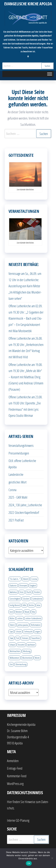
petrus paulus (23, 624)
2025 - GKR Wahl (18, 497)
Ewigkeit (33, 585)
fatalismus (13, 592)
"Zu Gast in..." (15, 578)
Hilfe (24, 605)
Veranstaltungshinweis (21, 445)
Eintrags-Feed (14, 768)
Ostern (12, 624)
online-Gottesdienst (33, 618)
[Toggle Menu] (49, 73)
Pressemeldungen (19, 453)
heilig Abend (15, 605)
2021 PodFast (16, 520)
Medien (19, 611)
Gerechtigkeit (15, 598)
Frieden (37, 592)
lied (11, 611)
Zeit (11, 664)
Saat (11, 631)
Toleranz (25, 638)
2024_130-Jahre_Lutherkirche (25, 505)
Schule (18, 631)
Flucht (28, 592)
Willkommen (14, 657)
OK (28, 863)
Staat (11, 638)
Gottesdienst (37, 598)
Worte (37, 657)
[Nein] (52, 858)
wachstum (31, 644)
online (20, 618)
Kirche (31, 605)
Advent (25, 578)
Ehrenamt (23, 585)
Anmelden (13, 760)
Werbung (26, 651)
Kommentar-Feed (16, 776)
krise (38, 605)
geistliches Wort (17, 482)
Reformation (36, 624)
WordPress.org (15, 783)
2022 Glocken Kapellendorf (24, 512)
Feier (22, 592)
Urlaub (12, 644)
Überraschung (20, 664)
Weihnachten (15, 651)
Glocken (26, 598)
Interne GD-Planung (18, 820)
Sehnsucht (28, 631)
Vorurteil (21, 644)
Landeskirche (16, 474)
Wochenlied (27, 657)
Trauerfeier (35, 638)
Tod (17, 638)
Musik (27, 611)
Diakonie (13, 585)
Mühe (12, 618)
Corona (12, 489)
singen (37, 631)
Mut (33, 611)
